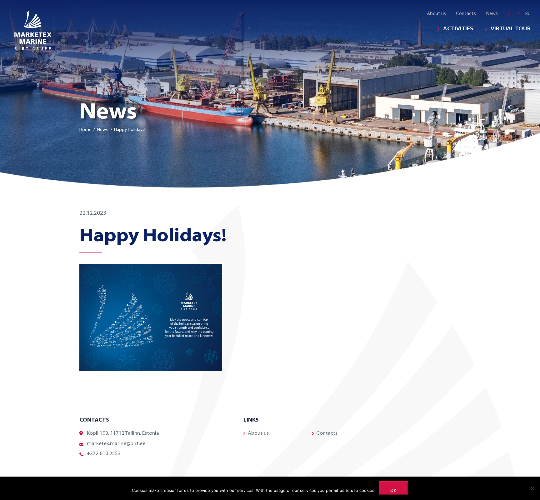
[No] (532, 488)
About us (436, 14)
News (492, 14)
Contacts (466, 14)
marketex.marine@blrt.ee (116, 443)
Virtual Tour (511, 29)
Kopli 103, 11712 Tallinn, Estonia (123, 433)
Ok (393, 490)
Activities (458, 29)
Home (85, 130)
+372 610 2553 (104, 453)
